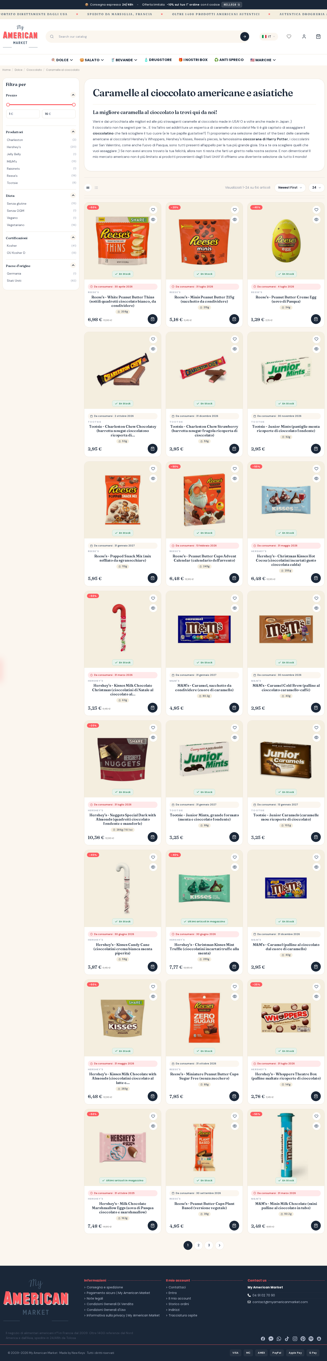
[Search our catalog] (244, 36)
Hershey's (258, 551)
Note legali (95, 1298)
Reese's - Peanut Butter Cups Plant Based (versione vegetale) (204, 1206)
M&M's (175, 681)
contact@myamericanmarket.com (280, 1302)
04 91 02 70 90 (263, 1295)
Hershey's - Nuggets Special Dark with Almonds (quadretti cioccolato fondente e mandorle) (122, 819)
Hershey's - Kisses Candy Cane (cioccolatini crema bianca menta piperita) (122, 949)
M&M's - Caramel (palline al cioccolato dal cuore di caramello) (286, 947)
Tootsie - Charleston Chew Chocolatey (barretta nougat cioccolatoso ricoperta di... (122, 430)
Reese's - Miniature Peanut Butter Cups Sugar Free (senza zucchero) (204, 1076)
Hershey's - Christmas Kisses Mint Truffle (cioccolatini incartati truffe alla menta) (204, 949)
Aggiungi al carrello (152, 319)
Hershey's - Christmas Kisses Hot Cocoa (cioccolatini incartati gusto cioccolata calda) (286, 560)
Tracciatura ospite (183, 1315)
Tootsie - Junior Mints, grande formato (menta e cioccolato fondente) (204, 817)
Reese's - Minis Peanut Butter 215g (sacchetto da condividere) (204, 299)
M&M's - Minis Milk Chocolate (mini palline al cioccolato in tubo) (286, 1206)
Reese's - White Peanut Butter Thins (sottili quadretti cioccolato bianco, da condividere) (122, 301)
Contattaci (177, 1287)
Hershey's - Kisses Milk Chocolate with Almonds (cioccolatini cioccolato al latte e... (122, 1078)
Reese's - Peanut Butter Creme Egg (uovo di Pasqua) (286, 299)
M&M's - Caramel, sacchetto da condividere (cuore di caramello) (204, 687)
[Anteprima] (153, 220)
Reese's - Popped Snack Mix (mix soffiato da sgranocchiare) (122, 558)
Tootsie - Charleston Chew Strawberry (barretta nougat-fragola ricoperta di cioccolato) (204, 430)
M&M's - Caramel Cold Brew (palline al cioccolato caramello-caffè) (286, 687)
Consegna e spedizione (105, 1287)
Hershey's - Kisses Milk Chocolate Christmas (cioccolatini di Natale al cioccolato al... (122, 689)
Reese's (93, 292)
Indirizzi (174, 1310)
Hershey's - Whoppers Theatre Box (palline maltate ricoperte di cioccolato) (286, 1076)
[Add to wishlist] (153, 210)
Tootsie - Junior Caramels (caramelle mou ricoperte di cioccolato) (286, 817)
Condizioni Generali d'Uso (106, 1310)
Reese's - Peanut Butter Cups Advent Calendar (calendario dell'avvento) (204, 558)
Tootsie (94, 422)
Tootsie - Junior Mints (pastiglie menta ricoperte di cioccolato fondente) (286, 428)
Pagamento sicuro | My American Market (118, 1293)
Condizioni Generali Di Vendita (110, 1304)
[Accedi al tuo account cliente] (304, 36)
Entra (173, 1293)
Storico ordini (179, 1304)
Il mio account (180, 1298)
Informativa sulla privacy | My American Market (123, 1315)
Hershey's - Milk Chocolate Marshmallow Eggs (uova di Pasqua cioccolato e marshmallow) (122, 1208)
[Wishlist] (289, 36)
